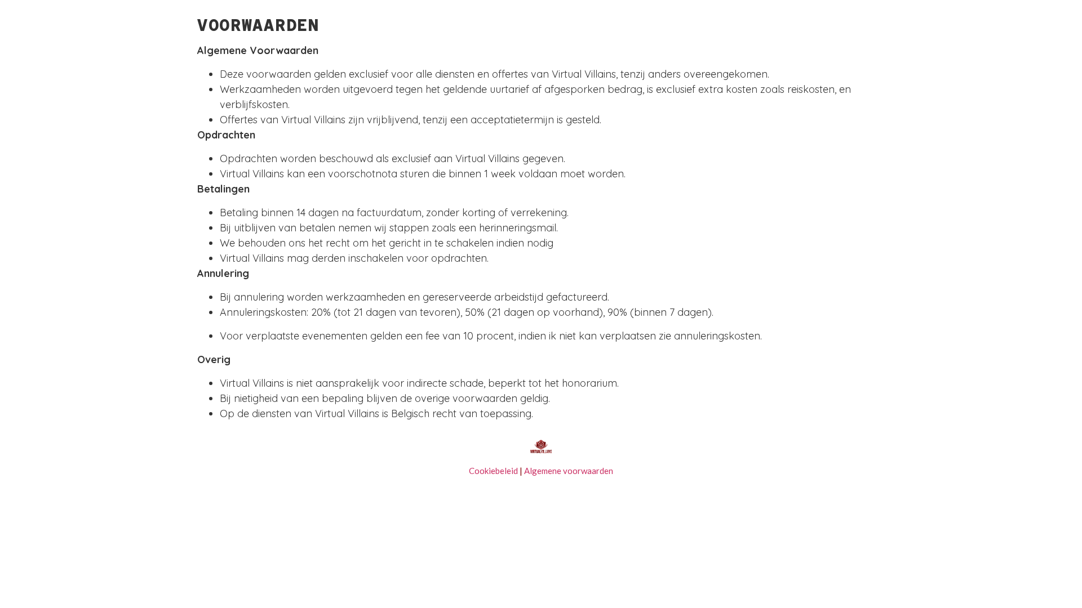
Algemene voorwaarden (567, 471)
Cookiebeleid (493, 471)
